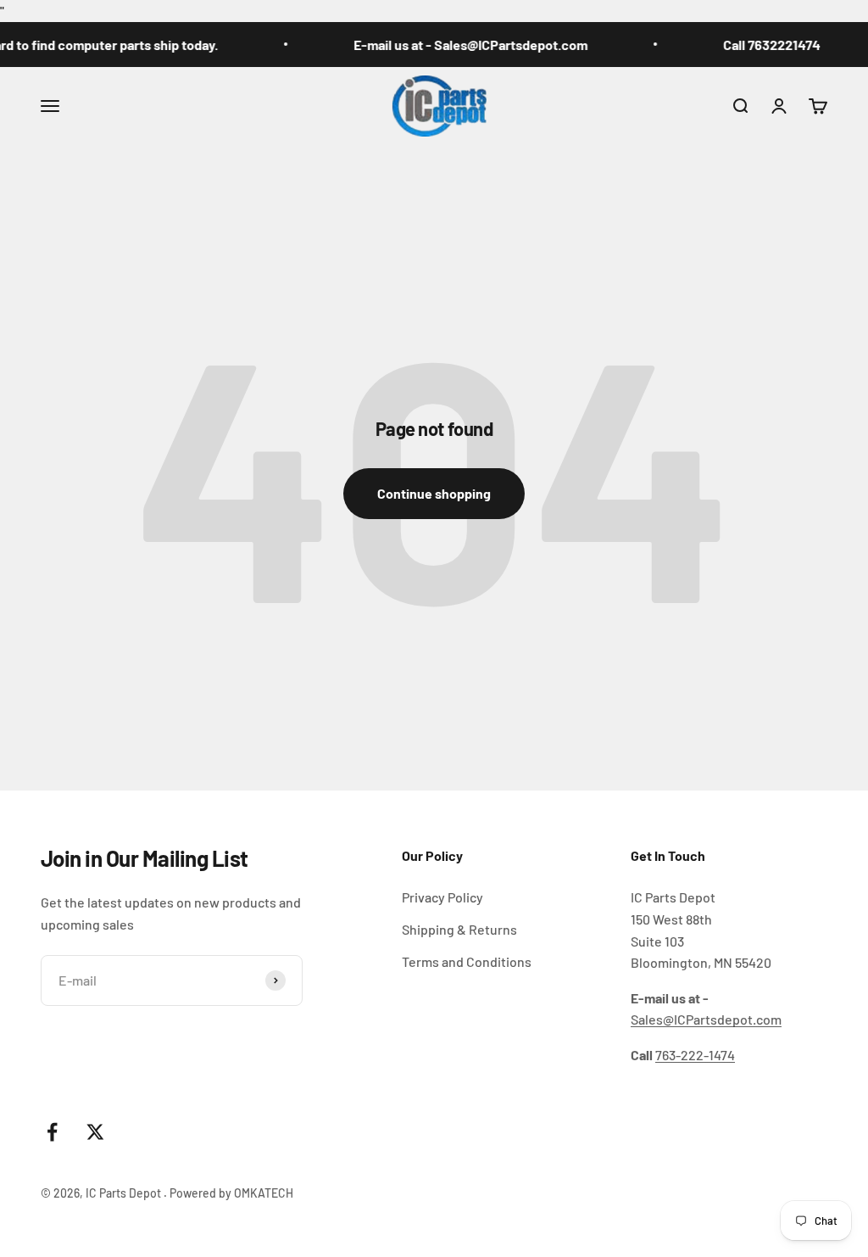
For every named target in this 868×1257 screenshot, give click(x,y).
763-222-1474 (695, 1055)
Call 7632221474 (758, 44)
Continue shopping (434, 493)
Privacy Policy (442, 897)
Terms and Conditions (466, 961)
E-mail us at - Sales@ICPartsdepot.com (457, 44)
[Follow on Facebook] (52, 1131)
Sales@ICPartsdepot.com (706, 1019)
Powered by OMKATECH (231, 1193)
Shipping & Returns (459, 929)
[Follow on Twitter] (95, 1131)
